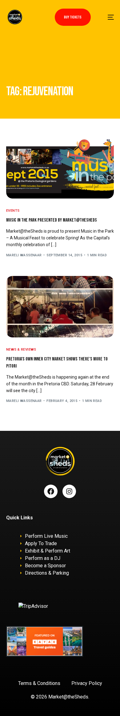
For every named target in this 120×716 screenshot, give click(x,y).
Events (13, 210)
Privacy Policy (86, 683)
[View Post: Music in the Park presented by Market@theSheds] (60, 168)
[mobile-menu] (107, 17)
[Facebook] (51, 491)
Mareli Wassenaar (24, 255)
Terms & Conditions (39, 683)
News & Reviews (21, 349)
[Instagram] (69, 491)
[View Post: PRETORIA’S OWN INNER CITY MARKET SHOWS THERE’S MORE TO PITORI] (60, 306)
